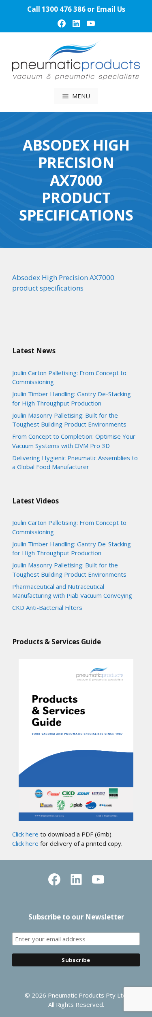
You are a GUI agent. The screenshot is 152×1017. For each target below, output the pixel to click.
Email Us (110, 9)
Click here (25, 834)
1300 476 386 (64, 9)
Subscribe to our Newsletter (76, 916)
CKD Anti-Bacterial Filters (47, 607)
